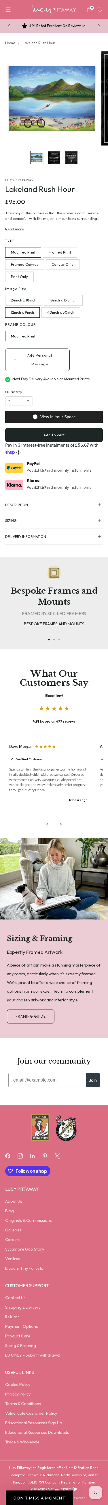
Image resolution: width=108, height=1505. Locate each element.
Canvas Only (62, 264)
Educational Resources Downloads (37, 1432)
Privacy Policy (18, 1394)
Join (93, 1080)
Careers (12, 1239)
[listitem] (54, 26)
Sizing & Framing (20, 1345)
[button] (39, 1497)
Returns (12, 1316)
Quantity (13, 392)
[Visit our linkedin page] (32, 1156)
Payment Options (21, 1326)
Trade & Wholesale (22, 1442)
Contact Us (15, 1297)
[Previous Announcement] (8, 25)
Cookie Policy (17, 1384)
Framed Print (60, 252)
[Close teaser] (75, 1489)
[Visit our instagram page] (20, 1156)
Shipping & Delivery (23, 1307)
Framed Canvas (24, 264)
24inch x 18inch (23, 300)
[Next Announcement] (99, 25)
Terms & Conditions (23, 1403)
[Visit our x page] (57, 1156)
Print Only (19, 276)
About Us (13, 1201)
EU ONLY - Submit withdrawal (32, 1355)
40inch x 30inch (60, 312)
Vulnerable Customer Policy (31, 1413)
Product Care (17, 1336)
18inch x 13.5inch (63, 300)
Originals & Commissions (28, 1220)
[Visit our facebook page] (7, 1156)
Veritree (12, 1258)
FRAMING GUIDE (31, 1016)
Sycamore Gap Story (24, 1249)
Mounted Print (23, 252)
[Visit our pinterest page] (45, 1156)
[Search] (100, 9)
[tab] (49, 639)
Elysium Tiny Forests (24, 1268)
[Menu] (8, 9)
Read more (14, 229)
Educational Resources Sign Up (33, 1422)
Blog (9, 1210)
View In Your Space (58, 416)
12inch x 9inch (22, 312)
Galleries (13, 1230)
